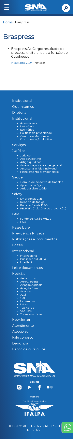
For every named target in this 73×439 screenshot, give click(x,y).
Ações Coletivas (30, 158)
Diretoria (19, 112)
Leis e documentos (27, 268)
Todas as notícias (31, 314)
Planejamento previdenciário (39, 171)
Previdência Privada (28, 233)
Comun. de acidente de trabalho (41, 182)
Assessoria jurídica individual (38, 168)
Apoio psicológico (32, 185)
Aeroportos (27, 278)
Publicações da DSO (34, 205)
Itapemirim (27, 301)
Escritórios (27, 129)
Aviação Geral (29, 288)
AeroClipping (29, 281)
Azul (23, 294)
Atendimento (23, 326)
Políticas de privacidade (36, 132)
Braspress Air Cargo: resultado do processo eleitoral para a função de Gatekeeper (39, 52)
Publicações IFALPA (33, 259)
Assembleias (28, 123)
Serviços (19, 145)
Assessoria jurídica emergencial (41, 165)
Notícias (40, 62)
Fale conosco (22, 337)
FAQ (23, 221)
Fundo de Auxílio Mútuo (35, 218)
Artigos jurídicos (30, 162)
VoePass (25, 310)
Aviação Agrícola (31, 284)
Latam (24, 304)
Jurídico (25, 155)
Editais (17, 245)
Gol (22, 297)
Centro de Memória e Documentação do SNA (36, 137)
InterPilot (26, 262)
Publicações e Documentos (34, 239)
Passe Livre (21, 227)
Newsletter (21, 320)
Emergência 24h (31, 198)
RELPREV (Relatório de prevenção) (43, 208)
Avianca (25, 291)
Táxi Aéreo (27, 307)
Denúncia (20, 343)
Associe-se (20, 331)
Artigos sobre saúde (33, 188)
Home (8, 22)
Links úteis (27, 126)
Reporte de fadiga (32, 202)
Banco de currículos (28, 349)
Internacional (29, 255)
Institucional (22, 101)
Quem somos (23, 107)
